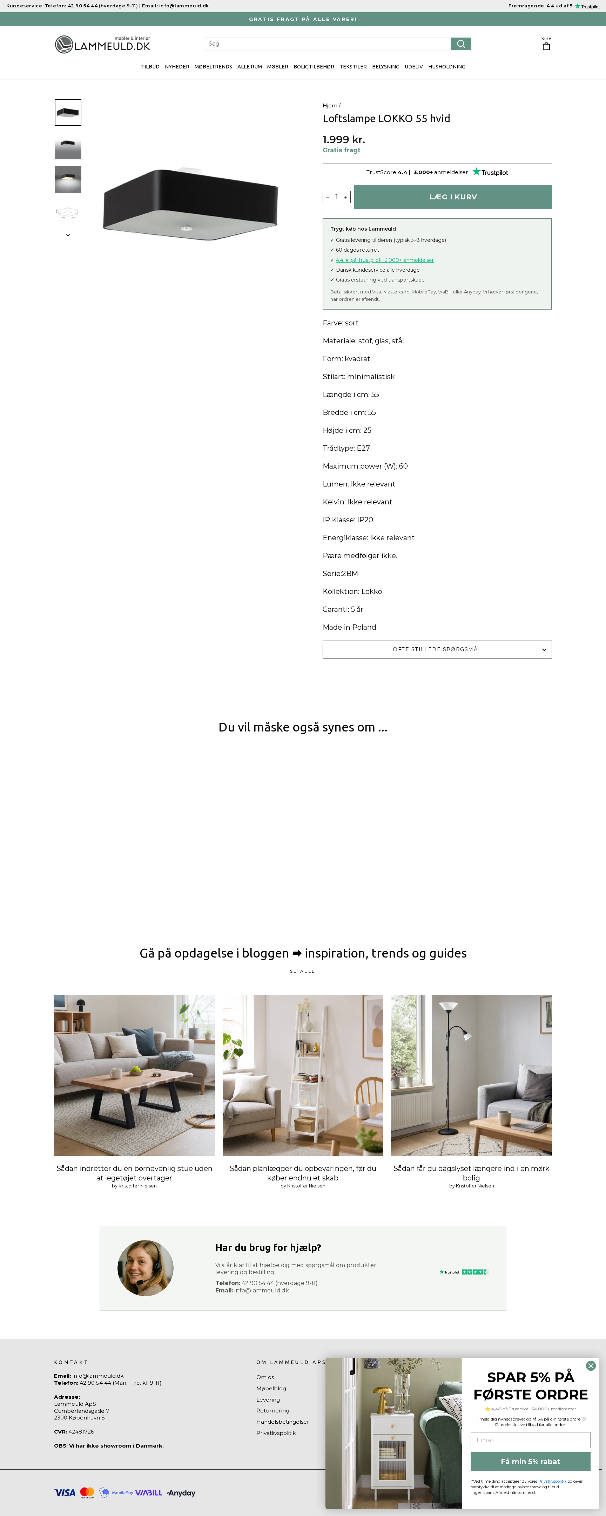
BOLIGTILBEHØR (314, 66)
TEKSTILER (353, 66)
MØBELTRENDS (213, 66)
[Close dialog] (591, 1366)
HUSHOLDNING (446, 66)
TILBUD (150, 66)
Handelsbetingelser (282, 1421)
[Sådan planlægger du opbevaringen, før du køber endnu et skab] (303, 1075)
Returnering (272, 1410)
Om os (265, 1377)
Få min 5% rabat (530, 1461)
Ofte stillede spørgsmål (437, 649)
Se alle (303, 971)
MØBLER (277, 66)
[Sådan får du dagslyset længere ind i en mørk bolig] (471, 1075)
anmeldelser (451, 172)
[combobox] (338, 44)
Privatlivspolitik (276, 1433)
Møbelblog (271, 1388)
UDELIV (414, 66)
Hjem (330, 105)
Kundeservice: (24, 5)
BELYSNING (385, 66)
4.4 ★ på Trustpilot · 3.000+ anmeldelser (385, 260)
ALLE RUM (249, 66)
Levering (268, 1399)
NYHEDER (177, 66)
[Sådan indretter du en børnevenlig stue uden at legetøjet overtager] (134, 1075)
